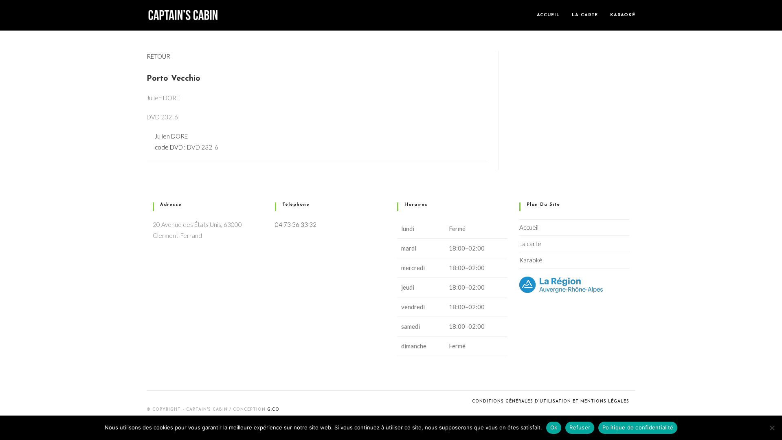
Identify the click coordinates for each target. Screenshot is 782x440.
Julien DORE (171, 136)
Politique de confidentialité (637, 427)
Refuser (579, 427)
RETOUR (158, 56)
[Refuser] (772, 428)
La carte (530, 243)
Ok (554, 427)
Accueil (528, 227)
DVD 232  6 (202, 147)
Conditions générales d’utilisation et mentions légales (550, 401)
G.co (273, 409)
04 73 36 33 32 (295, 224)
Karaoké (531, 260)
